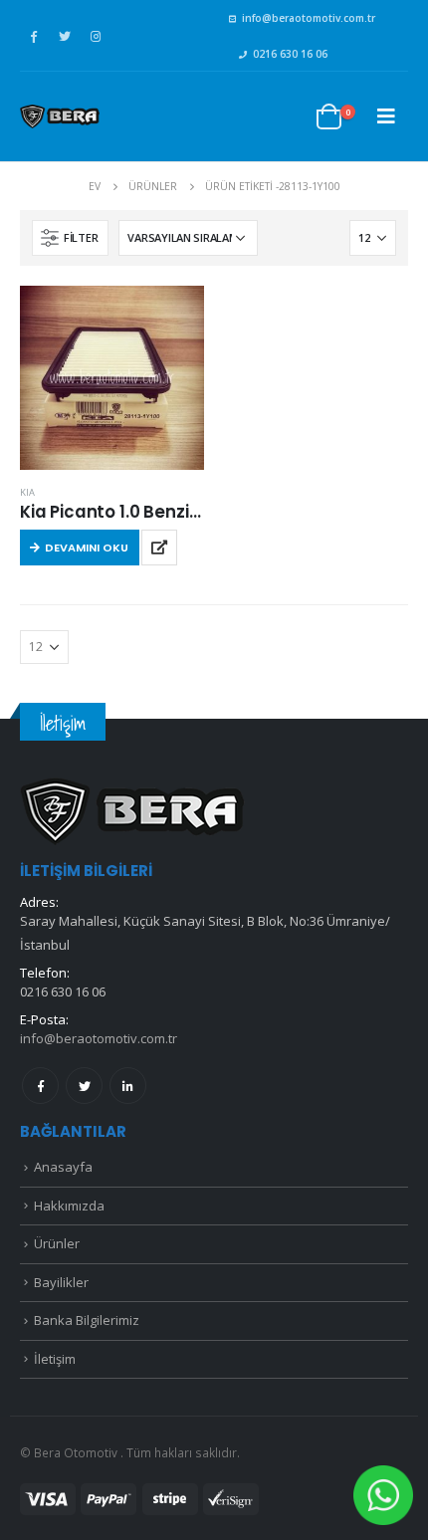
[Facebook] (34, 36)
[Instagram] (95, 36)
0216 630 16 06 (290, 54)
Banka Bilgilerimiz (86, 1320)
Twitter (84, 1085)
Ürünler (57, 1243)
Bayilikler (61, 1282)
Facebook (40, 1085)
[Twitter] (65, 36)
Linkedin (127, 1085)
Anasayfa (63, 1167)
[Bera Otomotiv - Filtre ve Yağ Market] (60, 116)
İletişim (55, 1359)
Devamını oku (86, 547)
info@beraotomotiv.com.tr (308, 18)
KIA (27, 492)
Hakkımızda (69, 1205)
